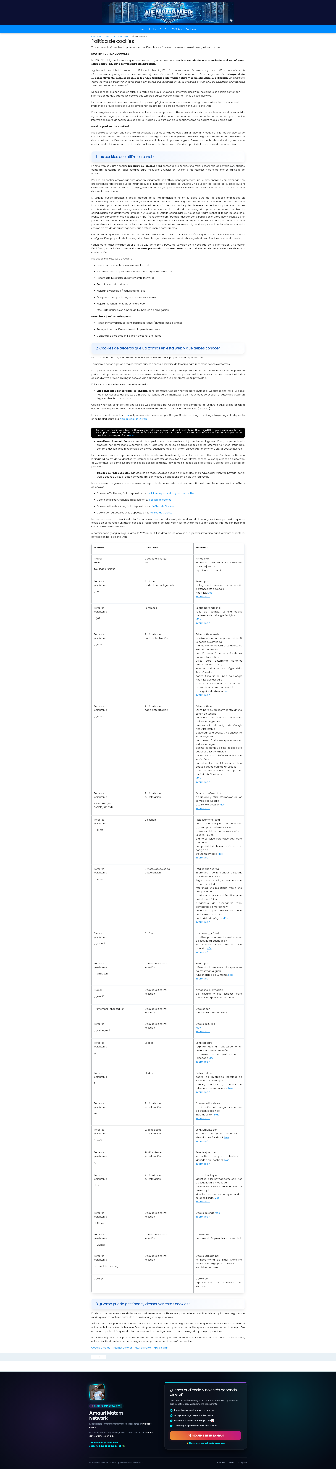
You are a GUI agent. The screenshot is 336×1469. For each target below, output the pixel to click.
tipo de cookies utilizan (133, 418)
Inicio (142, 29)
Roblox (152, 29)
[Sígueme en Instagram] (97, 1392)
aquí (126, 415)
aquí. (131, 435)
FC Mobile (177, 29)
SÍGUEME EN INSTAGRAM (208, 1435)
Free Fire (164, 29)
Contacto (191, 29)
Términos (231, 1463)
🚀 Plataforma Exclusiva (105, 1406)
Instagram (242, 1463)
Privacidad (220, 1463)
